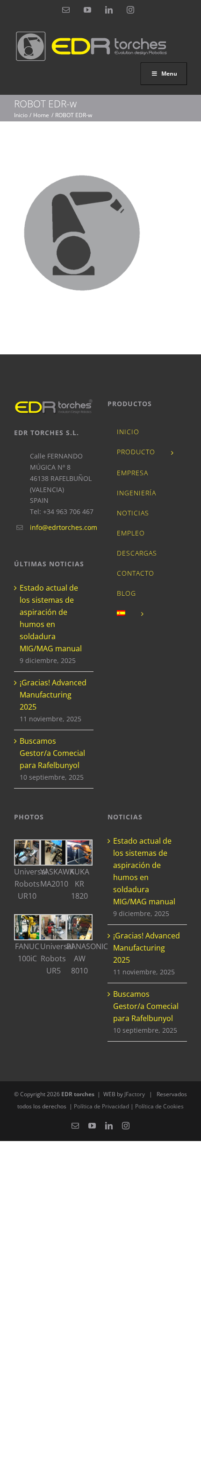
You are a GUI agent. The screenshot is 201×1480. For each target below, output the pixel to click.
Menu (169, 74)
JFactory (134, 1094)
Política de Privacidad (102, 1106)
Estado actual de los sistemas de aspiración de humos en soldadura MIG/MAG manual (51, 618)
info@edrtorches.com (61, 527)
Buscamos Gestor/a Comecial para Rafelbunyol (52, 753)
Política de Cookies (159, 1106)
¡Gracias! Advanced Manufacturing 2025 (53, 694)
